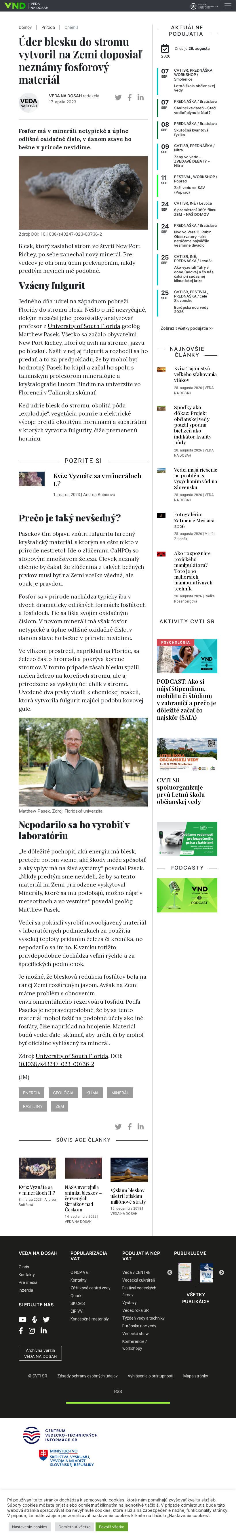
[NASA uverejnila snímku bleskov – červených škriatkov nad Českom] (83, 1170)
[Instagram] (32, 1331)
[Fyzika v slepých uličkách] (184, 1272)
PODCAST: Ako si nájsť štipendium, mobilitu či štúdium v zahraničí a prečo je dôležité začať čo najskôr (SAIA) (186, 699)
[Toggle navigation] (228, 6)
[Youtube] (22, 1320)
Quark (76, 1295)
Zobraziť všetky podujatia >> (187, 328)
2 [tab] (187, 1279)
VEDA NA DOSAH (65, 95)
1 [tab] (178, 1279)
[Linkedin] (44, 1331)
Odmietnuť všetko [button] (74, 1526)
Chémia (71, 27)
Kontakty (27, 1274)
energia (31, 1092)
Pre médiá (28, 1282)
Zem (60, 1106)
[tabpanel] (185, 1272)
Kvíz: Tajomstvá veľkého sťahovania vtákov (195, 374)
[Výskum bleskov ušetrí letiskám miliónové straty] (129, 1171)
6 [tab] (196, 1287)
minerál (120, 1092)
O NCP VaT (80, 1272)
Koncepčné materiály (90, 1319)
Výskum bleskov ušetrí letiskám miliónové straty (128, 1195)
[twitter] (118, 98)
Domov (25, 27)
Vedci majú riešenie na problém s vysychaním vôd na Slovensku (195, 478)
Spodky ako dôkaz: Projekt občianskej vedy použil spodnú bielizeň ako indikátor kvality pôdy (193, 424)
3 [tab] (196, 1279)
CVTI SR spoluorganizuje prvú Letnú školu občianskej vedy (181, 790)
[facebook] (129, 98)
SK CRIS (78, 1303)
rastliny (33, 1106)
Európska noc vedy (139, 1326)
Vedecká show (135, 1333)
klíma (92, 1092)
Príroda (48, 27)
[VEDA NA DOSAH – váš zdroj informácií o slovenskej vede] (24, 6)
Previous (170, 1273)
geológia (63, 1092)
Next (221, 1273)
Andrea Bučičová (99, 494)
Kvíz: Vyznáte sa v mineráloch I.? (97, 479)
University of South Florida (84, 326)
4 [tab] (204, 1279)
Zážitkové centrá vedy (91, 1288)
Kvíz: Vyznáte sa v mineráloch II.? (37, 1190)
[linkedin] (141, 98)
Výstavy (129, 1302)
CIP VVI (77, 1311)
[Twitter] (46, 1320)
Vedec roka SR (135, 1310)
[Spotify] (34, 1320)
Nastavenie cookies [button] (29, 1526)
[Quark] (206, 1272)
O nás (24, 1267)
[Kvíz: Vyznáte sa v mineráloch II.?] (37, 1170)
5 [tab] (213, 1279)
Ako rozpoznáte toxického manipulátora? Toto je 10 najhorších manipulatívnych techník (193, 570)
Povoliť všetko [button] (111, 1526)
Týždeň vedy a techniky (143, 1318)
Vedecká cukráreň (138, 1280)
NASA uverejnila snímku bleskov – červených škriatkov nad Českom (83, 1198)
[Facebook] (21, 1331)
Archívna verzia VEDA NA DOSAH (40, 1353)
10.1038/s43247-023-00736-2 (56, 1064)
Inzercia (26, 1290)
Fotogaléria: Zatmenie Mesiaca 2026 (194, 520)
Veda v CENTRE (136, 1272)
